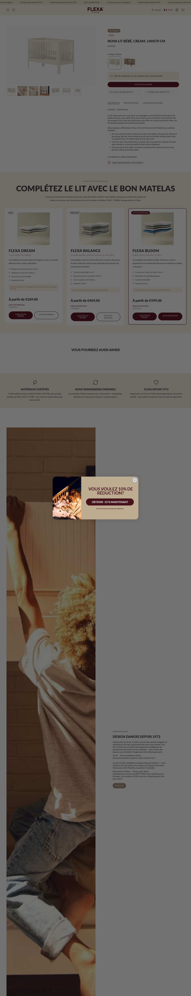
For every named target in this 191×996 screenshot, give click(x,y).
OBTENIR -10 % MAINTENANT (110, 502)
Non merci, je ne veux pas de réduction (110, 509)
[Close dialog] (135, 480)
